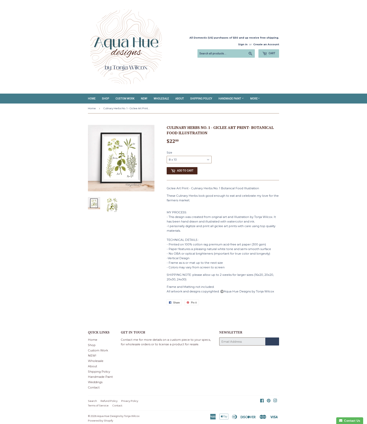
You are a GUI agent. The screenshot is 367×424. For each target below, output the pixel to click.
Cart (271, 53)
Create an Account (266, 44)
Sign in (243, 44)
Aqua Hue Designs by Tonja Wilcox (118, 416)
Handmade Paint (230, 98)
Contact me (129, 339)
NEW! (144, 98)
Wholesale (161, 98)
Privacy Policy (129, 400)
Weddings (95, 382)
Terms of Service (98, 405)
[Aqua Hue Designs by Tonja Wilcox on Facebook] (262, 401)
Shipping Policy (201, 98)
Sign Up (272, 341)
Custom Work (125, 98)
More (254, 98)
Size (169, 152)
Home (92, 98)
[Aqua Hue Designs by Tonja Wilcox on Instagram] (275, 401)
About (179, 98)
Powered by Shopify (100, 420)
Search (92, 400)
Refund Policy (109, 400)
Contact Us (351, 420)
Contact (94, 387)
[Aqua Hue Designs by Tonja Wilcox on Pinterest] (269, 401)
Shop (105, 98)
